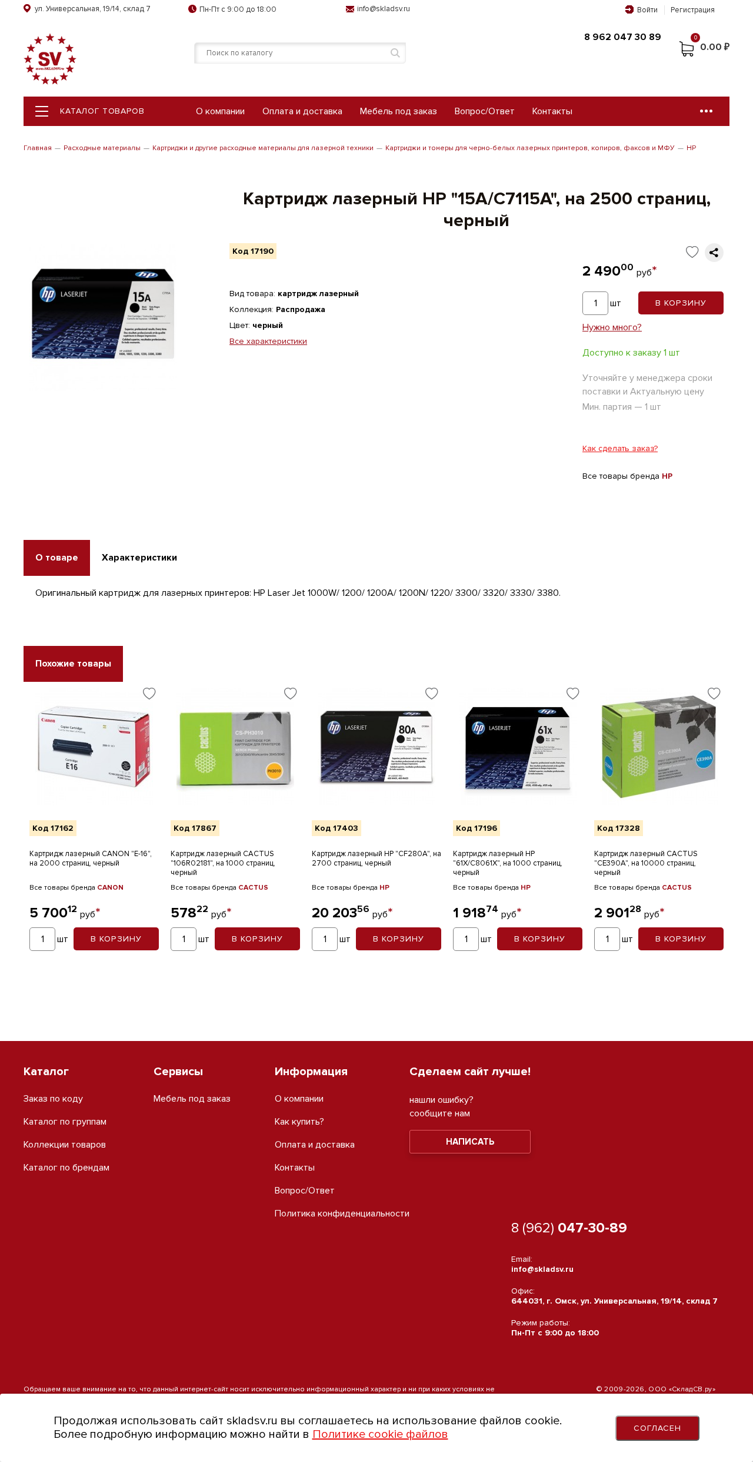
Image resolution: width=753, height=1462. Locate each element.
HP (691, 148)
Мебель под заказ (398, 111)
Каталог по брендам (66, 1167)
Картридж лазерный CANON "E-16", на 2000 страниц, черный (90, 858)
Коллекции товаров (65, 1145)
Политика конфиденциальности (342, 1213)
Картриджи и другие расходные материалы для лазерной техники (263, 148)
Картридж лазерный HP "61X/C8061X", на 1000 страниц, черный (507, 863)
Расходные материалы (102, 148)
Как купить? (299, 1122)
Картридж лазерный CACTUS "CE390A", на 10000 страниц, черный (646, 863)
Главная (38, 148)
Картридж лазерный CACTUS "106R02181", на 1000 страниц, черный (223, 863)
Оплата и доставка (302, 111)
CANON (110, 887)
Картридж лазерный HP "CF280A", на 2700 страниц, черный (376, 858)
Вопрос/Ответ (485, 111)
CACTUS (253, 887)
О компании (220, 111)
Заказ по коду (53, 1099)
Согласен (658, 1428)
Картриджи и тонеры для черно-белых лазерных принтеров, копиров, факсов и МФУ (530, 148)
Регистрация (693, 10)
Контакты (552, 111)
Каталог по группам (65, 1122)
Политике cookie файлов (380, 1434)
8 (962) (569, 1227)
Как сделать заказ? (620, 448)
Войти (647, 10)
